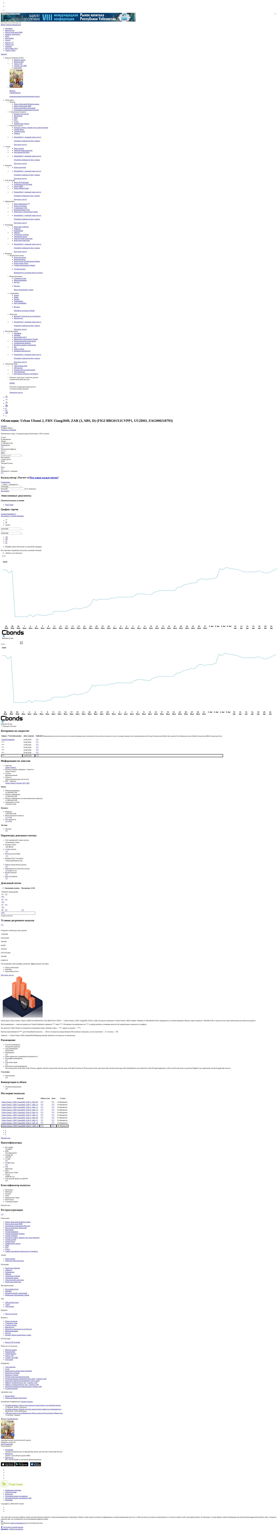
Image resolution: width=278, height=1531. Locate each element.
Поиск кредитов (20, 167)
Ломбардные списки (21, 124)
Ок (2, 1521)
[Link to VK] (6, 1475)
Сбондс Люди (10, 50)
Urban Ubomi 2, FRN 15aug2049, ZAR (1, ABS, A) (20, 1126)
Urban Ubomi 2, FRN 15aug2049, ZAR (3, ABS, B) (20, 1102)
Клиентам (9, 1494)
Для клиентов (10, 1367)
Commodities (18, 301)
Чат (15, 347)
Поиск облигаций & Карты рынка (26, 104)
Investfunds (9, 1450)
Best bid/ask (9, 38)
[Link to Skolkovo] (12, 1486)
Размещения (18, 231)
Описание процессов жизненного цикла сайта (22, 1381)
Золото (7, 40)
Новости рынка (19, 60)
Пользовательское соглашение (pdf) (18, 1498)
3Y (6, 543)
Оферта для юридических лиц (16, 1385)
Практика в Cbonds (12, 1373)
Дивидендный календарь (23, 150)
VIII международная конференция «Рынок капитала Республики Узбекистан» (34, 1413)
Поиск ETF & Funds (21, 182)
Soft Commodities (20, 303)
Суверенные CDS (20, 208)
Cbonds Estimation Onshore (15, 1234)
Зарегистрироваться (13, 25)
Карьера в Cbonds (11, 1375)
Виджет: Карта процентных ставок (18, 1335)
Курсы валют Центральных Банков (27, 261)
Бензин (16, 299)
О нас (7, 1369)
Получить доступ (7, 975)
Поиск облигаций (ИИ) (14, 32)
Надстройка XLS (11, 48)
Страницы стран (20, 278)
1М (6, 537)
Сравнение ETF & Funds (23, 184)
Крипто (9, 43)
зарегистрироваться (17, 1523)
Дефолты (17, 229)
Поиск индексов (20, 257)
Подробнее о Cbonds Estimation (12, 516)
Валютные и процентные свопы (26, 212)
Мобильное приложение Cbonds (26, 339)
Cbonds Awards (19, 131)
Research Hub (19, 62)
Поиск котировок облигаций (24, 108)
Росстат (17, 282)
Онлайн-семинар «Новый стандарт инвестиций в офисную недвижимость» (33, 1409)
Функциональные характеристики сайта (20, 1379)
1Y (6, 541)
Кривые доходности (12, 34)
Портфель (8, 28)
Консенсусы (9, 30)
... (6, 415)
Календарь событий (21, 227)
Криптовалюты (19, 259)
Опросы (17, 133)
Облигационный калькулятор (25, 341)
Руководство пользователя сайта (17, 1377)
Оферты (17, 233)
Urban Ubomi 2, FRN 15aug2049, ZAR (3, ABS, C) (20, 1107)
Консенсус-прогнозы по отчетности (27, 316)
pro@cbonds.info (7, 1444)
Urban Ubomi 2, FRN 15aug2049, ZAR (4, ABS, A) (20, 1112)
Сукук (16, 122)
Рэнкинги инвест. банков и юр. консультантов (31, 127)
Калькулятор (10, 1396)
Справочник (5, 482)
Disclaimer (9, 1500)
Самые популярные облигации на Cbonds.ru (21, 1251)
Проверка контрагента (22, 351)
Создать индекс (11, 1325)
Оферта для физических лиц (15, 1383)
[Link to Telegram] (6, 1470)
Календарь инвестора (22, 240)
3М (6, 539)
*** (2, 447)
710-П (7, 1304)
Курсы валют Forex (21, 263)
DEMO (12, 383)
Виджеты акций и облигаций (25, 345)
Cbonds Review (10, 1354)
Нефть (16, 297)
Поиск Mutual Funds (21, 188)
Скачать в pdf (41, 1379)
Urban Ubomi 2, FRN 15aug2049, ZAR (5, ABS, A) (20, 1115)
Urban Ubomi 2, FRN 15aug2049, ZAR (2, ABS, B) (20, 1118)
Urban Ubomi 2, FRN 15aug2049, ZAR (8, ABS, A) (20, 1110)
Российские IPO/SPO (22, 152)
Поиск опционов (20, 206)
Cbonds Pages (19, 129)
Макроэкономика (20, 280)
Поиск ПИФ (18, 186)
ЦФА (7, 36)
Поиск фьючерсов (22, 204)
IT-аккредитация (11, 1388)
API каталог (18, 368)
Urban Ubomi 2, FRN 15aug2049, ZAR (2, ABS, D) (20, 1123)
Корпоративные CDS (22, 210)
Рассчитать (5, 491)
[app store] (8, 1466)
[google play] (21, 1466)
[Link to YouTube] (6, 1473)
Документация (19, 372)
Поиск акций (19, 148)
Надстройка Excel (11, 1289)
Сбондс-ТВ (9, 45)
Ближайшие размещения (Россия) (26, 110)
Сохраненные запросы (22, 343)
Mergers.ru (9, 1454)
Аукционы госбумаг (21, 235)
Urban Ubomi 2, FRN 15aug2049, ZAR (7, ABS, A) (20, 1105)
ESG (15, 120)
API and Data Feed (20, 366)
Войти (3, 25)
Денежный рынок (20, 236)
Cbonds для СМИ (20, 66)
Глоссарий (18, 68)
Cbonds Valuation (11, 1236)
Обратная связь (11, 1492)
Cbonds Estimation (8, 740)
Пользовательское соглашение (16, 1496)
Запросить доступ (16, 392)
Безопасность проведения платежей (18, 1371)
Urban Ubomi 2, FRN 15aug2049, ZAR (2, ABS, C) (20, 1120)
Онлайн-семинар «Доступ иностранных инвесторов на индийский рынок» (33, 1405)
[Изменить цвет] (3, 722)
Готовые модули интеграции (24, 370)
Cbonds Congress (27, 1402)
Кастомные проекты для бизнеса (26, 374)
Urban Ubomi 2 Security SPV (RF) (17, 783)
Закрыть (4, 54)
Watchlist (8, 46)
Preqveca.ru (9, 1457)
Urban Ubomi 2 (10, 767)
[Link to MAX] (6, 1478)
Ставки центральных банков (24, 265)
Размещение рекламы (13, 1490)
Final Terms (9, 505)
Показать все (5, 1138)
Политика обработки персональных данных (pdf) (23, 1386)
